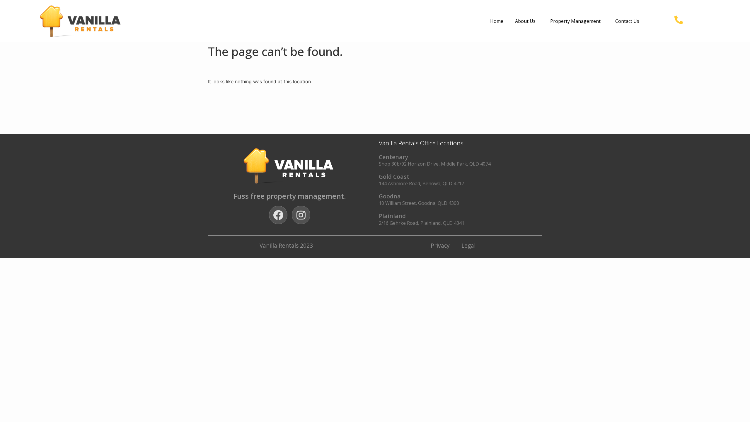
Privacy (440, 245)
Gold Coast (394, 177)
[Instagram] (301, 215)
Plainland (392, 216)
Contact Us (627, 21)
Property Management (575, 21)
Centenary (393, 157)
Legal (468, 245)
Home (496, 21)
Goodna (390, 196)
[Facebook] (278, 215)
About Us (525, 21)
